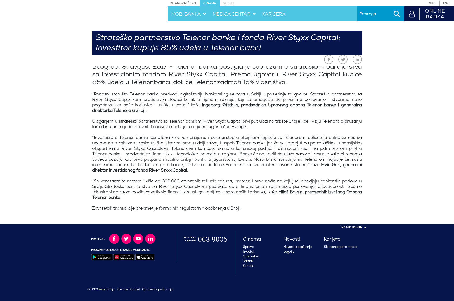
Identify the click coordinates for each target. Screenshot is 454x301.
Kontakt (248, 266)
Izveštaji (248, 252)
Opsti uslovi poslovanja (157, 289)
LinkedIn (357, 59)
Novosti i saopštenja (298, 247)
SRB (432, 3)
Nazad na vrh (351, 227)
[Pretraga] (396, 14)
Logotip (289, 252)
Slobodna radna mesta (340, 247)
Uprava (248, 247)
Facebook (328, 59)
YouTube (138, 239)
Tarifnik (248, 261)
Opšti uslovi (251, 256)
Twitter (343, 59)
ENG (446, 3)
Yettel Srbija (106, 289)
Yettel (229, 3)
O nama (122, 289)
